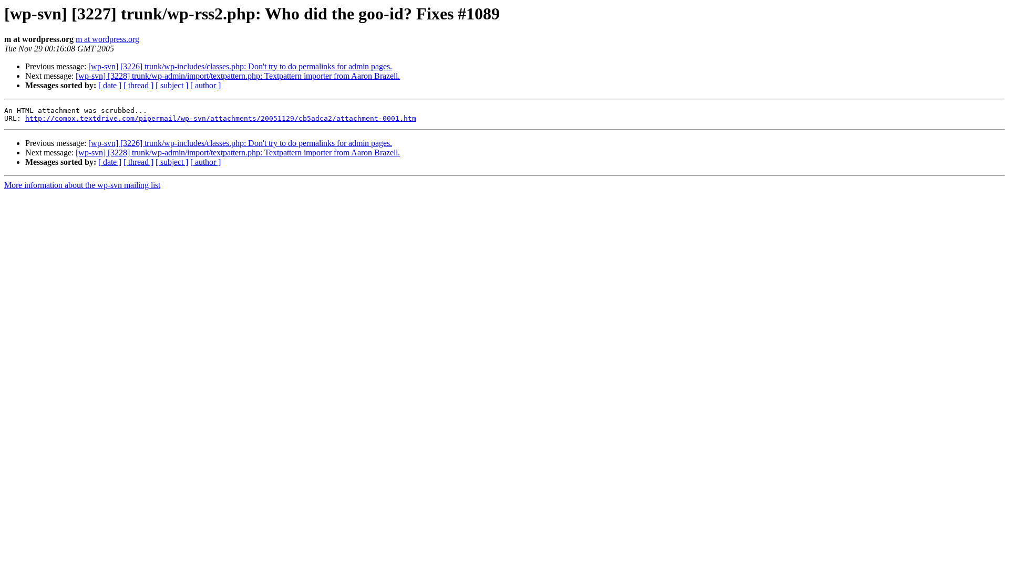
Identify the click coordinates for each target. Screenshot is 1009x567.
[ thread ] (138, 85)
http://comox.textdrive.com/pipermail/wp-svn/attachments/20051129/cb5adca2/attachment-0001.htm (220, 118)
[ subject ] (172, 85)
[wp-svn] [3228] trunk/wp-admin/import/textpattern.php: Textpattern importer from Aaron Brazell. (238, 75)
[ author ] (205, 85)
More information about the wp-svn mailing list (82, 185)
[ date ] (109, 85)
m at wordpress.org (107, 39)
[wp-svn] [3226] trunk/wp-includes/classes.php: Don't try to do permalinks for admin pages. (240, 66)
